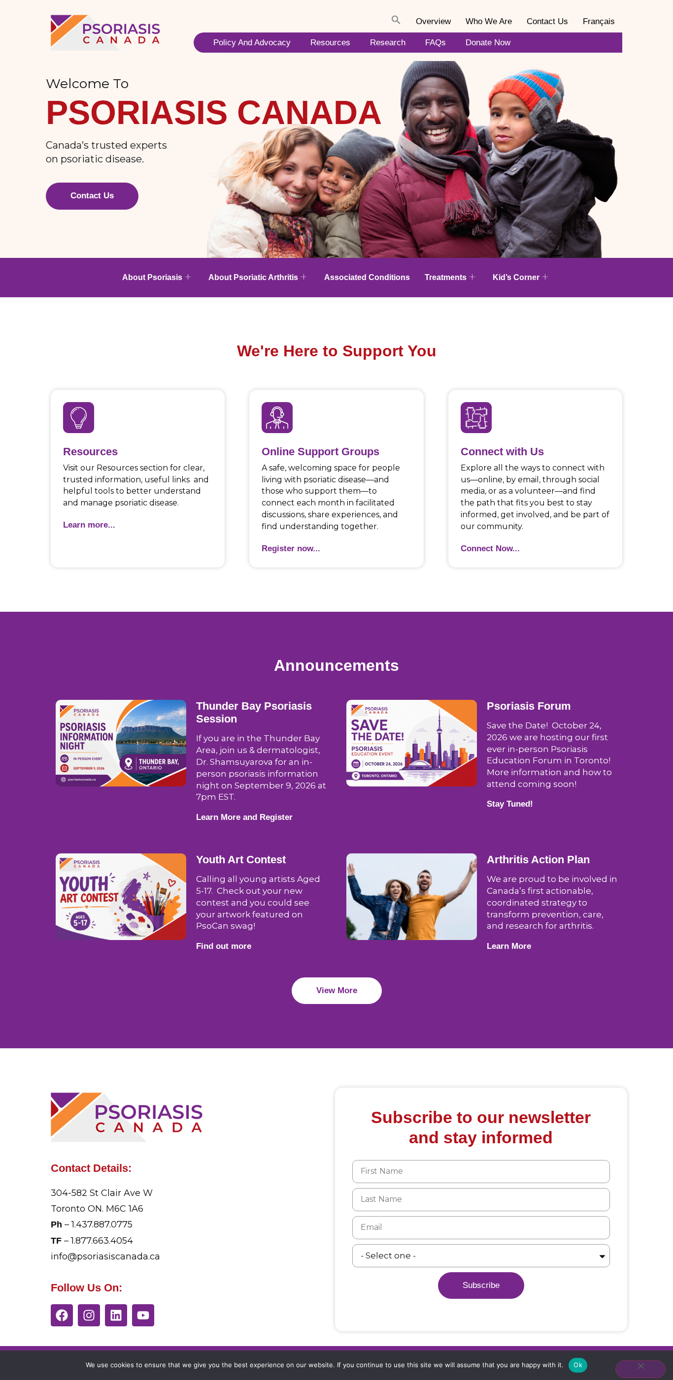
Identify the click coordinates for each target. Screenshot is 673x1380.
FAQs (435, 42)
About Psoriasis (152, 277)
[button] (396, 22)
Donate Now (488, 42)
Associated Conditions (367, 277)
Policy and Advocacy (252, 42)
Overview (433, 21)
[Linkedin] (116, 1315)
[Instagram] (89, 1315)
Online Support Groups (320, 451)
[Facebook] (62, 1315)
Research (387, 42)
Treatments (446, 277)
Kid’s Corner (516, 277)
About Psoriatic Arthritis (253, 277)
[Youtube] (143, 1315)
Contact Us (547, 21)
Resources (330, 42)
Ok (577, 1365)
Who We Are (489, 21)
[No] (640, 1369)
